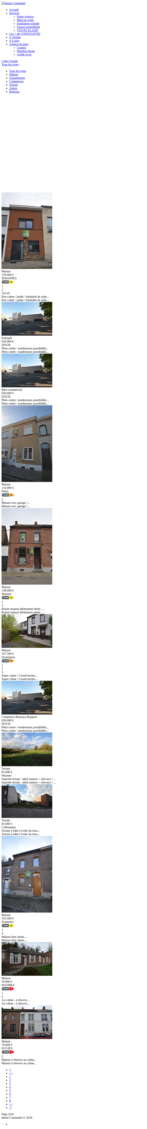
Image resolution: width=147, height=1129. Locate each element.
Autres (13, 88)
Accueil (14, 9)
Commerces (16, 81)
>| (10, 1107)
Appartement (17, 77)
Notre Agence (25, 16)
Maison (13, 74)
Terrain (13, 84)
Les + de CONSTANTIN (24, 33)
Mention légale (26, 51)
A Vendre (15, 37)
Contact (21, 47)
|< (10, 1069)
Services (14, 13)
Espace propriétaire (28, 27)
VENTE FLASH (27, 30)
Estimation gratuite (28, 23)
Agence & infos (18, 44)
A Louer (14, 40)
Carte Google (10, 61)
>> (11, 1104)
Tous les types (17, 71)
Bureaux (14, 91)
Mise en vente (25, 20)
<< (11, 1073)
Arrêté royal (24, 54)
